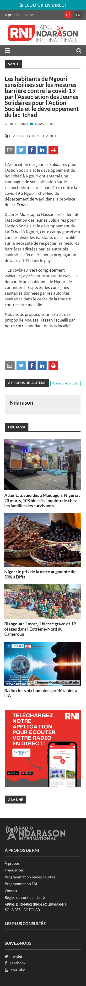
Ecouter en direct (44, 5)
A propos (12, 14)
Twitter (16, 956)
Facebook (18, 963)
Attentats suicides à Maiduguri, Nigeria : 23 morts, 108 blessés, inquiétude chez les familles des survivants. (42, 500)
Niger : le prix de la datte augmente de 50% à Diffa (39, 574)
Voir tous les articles (65, 383)
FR (68, 14)
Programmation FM (21, 883)
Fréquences (14, 870)
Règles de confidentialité (25, 897)
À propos (12, 863)
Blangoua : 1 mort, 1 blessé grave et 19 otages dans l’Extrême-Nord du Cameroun (40, 629)
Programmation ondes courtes (30, 877)
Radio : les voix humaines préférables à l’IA (40, 693)
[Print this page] (53, 149)
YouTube (18, 970)
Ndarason (44, 124)
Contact (28, 14)
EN (78, 14)
